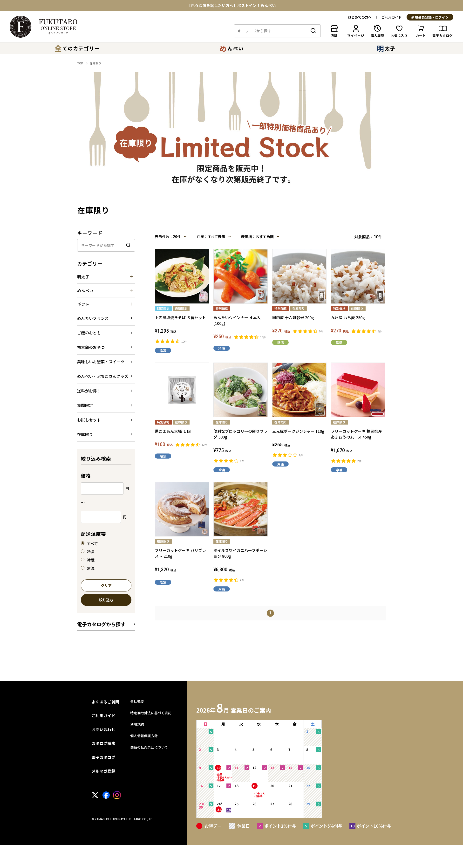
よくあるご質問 (105, 702)
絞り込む (106, 600)
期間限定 (85, 405)
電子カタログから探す (101, 624)
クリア (106, 586)
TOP (80, 63)
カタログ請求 (103, 743)
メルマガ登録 (103, 771)
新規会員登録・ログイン (430, 17)
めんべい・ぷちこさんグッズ (102, 376)
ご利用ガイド (391, 17)
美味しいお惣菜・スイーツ (100, 361)
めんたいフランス (93, 318)
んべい (231, 48)
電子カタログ (103, 757)
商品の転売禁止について (149, 747)
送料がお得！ (89, 391)
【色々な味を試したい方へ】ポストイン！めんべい (231, 5)
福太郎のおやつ (91, 347)
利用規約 (137, 724)
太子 (386, 48)
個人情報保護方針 (144, 735)
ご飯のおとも (89, 333)
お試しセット (89, 420)
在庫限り (95, 63)
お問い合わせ (103, 729)
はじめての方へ (360, 17)
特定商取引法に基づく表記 (150, 712)
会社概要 (137, 701)
